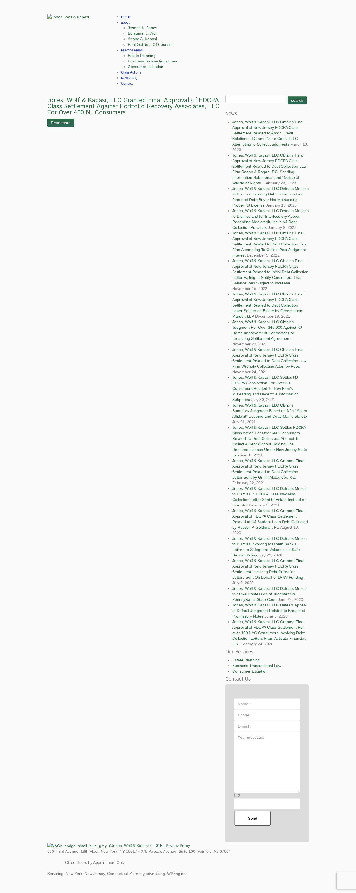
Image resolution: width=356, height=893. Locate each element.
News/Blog (129, 78)
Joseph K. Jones (142, 28)
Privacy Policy (178, 845)
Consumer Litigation (145, 66)
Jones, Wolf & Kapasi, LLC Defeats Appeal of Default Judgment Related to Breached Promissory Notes (269, 610)
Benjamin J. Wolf (142, 33)
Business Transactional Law (152, 61)
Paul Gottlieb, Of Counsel (150, 44)
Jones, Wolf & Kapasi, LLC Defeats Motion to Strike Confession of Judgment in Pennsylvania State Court (269, 594)
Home (125, 17)
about (125, 22)
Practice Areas (132, 50)
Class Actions (131, 72)
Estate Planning (141, 55)
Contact (127, 84)
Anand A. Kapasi (142, 39)
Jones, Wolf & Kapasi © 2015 (136, 845)
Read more (61, 123)
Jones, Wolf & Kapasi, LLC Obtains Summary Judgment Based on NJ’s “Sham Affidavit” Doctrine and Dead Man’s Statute (269, 410)
